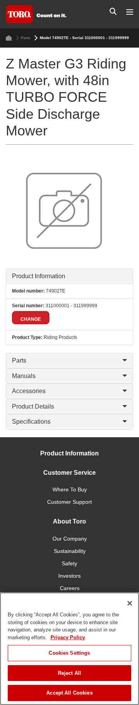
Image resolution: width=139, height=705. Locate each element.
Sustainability (70, 551)
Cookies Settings (69, 653)
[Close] (129, 603)
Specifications (31, 421)
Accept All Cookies (69, 693)
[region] (69, 648)
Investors (69, 576)
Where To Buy (70, 489)
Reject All (69, 673)
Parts (25, 38)
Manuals (24, 376)
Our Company (70, 539)
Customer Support (69, 502)
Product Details (33, 406)
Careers (70, 588)
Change (30, 319)
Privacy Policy (68, 637)
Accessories (29, 391)
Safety (69, 563)
